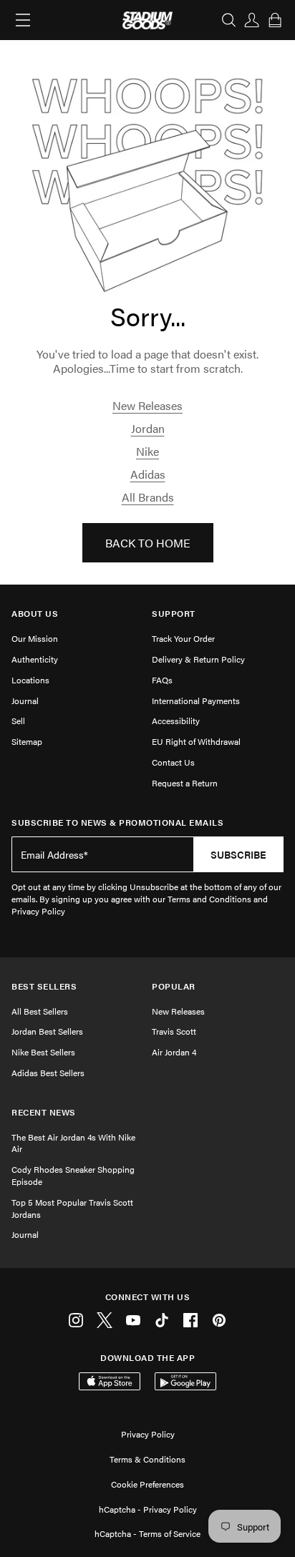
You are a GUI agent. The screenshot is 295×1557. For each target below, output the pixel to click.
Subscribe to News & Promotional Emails (117, 822)
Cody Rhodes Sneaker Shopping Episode (73, 1175)
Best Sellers (44, 986)
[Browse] (23, 20)
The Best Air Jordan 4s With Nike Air (73, 1143)
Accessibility (176, 720)
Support (173, 613)
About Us (34, 613)
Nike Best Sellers (43, 1051)
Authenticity (34, 659)
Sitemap (26, 741)
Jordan (148, 428)
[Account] (252, 20)
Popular (173, 986)
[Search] (229, 20)
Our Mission (34, 638)
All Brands (148, 497)
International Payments (196, 700)
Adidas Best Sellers (47, 1072)
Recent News (43, 1112)
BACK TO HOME (147, 543)
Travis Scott (174, 1031)
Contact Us (173, 762)
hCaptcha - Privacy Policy (148, 1509)
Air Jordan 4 (174, 1051)
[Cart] (275, 20)
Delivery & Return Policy (198, 659)
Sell (18, 720)
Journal (25, 700)
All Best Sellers (39, 1011)
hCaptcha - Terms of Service (147, 1533)
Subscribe (238, 854)
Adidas (147, 474)
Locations (30, 679)
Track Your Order (183, 638)
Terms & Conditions (147, 1459)
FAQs (162, 679)
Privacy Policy (148, 1433)
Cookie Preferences (147, 1484)
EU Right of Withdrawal (196, 741)
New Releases (147, 405)
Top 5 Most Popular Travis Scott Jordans (72, 1208)
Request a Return (185, 782)
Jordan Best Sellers (47, 1031)
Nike (147, 451)
